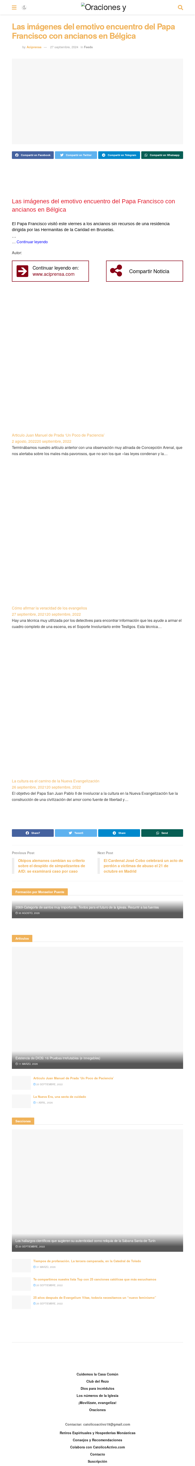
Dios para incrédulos (97, 1388)
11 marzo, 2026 (28, 1064)
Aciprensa (34, 47)
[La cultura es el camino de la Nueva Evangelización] (97, 710)
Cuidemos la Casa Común (97, 1374)
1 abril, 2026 (44, 1102)
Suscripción (97, 1461)
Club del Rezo (97, 1381)
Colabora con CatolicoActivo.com (97, 1447)
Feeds (88, 47)
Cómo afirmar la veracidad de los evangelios (49, 608)
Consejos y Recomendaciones (97, 1439)
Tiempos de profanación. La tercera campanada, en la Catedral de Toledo (87, 1261)
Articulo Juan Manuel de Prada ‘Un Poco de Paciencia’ (58, 435)
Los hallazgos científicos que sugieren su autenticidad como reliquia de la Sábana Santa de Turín (85, 1240)
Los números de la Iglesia (97, 1395)
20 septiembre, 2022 (49, 1084)
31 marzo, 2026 (46, 1267)
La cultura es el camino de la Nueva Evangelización (55, 781)
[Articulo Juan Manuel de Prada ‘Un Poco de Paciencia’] (97, 364)
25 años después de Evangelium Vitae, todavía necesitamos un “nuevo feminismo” (94, 1297)
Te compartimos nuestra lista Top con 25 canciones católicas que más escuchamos (94, 1279)
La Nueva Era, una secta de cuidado (59, 1096)
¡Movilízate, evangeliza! (97, 1402)
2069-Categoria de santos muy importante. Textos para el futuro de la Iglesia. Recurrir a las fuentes (87, 907)
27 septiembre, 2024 (64, 47)
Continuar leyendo (32, 241)
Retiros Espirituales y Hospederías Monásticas (98, 1432)
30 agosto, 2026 (29, 913)
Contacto (97, 1454)
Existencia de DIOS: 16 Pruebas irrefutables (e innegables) (57, 1058)
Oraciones (97, 1409)
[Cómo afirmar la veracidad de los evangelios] (97, 537)
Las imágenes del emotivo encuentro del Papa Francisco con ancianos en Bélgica (93, 205)
